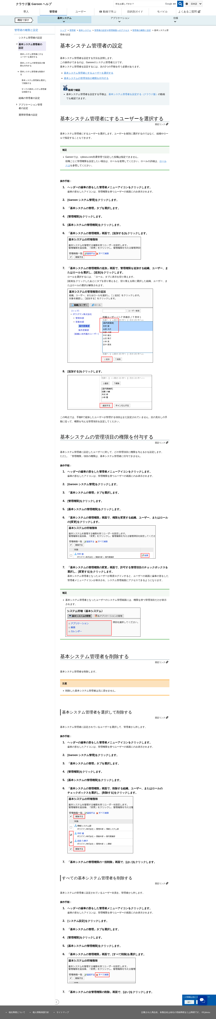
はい (189, 1002)
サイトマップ (63, 1012)
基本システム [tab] (64, 18)
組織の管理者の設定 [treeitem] (29, 98)
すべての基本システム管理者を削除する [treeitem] (34, 90)
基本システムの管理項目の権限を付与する (86, 78)
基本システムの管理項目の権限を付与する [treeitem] (32, 64)
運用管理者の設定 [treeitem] (28, 115)
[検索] (180, 4)
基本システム (85, 30)
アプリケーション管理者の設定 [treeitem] (30, 106)
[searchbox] (145, 4)
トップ (63, 30)
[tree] (34, 519)
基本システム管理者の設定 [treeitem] (30, 46)
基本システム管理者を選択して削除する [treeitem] (34, 81)
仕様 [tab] (175, 18)
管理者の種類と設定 (26, 30)
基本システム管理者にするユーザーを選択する (88, 73)
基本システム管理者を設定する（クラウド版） (133, 94)
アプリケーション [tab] (120, 18)
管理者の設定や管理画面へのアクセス (111, 30)
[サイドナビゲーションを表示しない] (56, 1002)
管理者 (73, 30)
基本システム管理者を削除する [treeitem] (32, 72)
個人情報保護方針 (41, 1012)
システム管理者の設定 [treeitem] (30, 37)
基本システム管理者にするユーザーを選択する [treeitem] (31, 55)
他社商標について (17, 1012)
